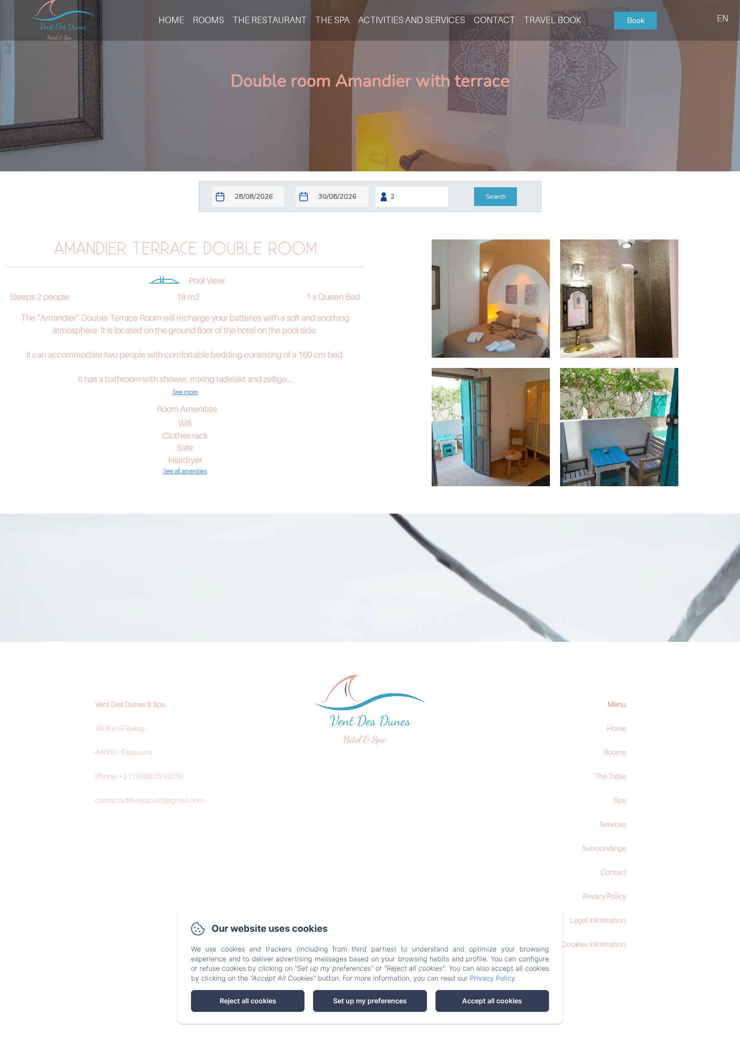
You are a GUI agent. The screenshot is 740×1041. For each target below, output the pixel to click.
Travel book (552, 20)
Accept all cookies (492, 1000)
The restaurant (270, 20)
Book (636, 20)
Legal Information (598, 920)
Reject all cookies (248, 1000)
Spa (620, 800)
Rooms (208, 20)
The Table (610, 776)
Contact (494, 20)
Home (616, 728)
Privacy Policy (604, 896)
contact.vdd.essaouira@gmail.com (149, 800)
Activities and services (411, 20)
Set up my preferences (370, 1000)
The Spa (332, 20)
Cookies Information (594, 944)
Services (613, 824)
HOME (171, 20)
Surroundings (604, 848)
